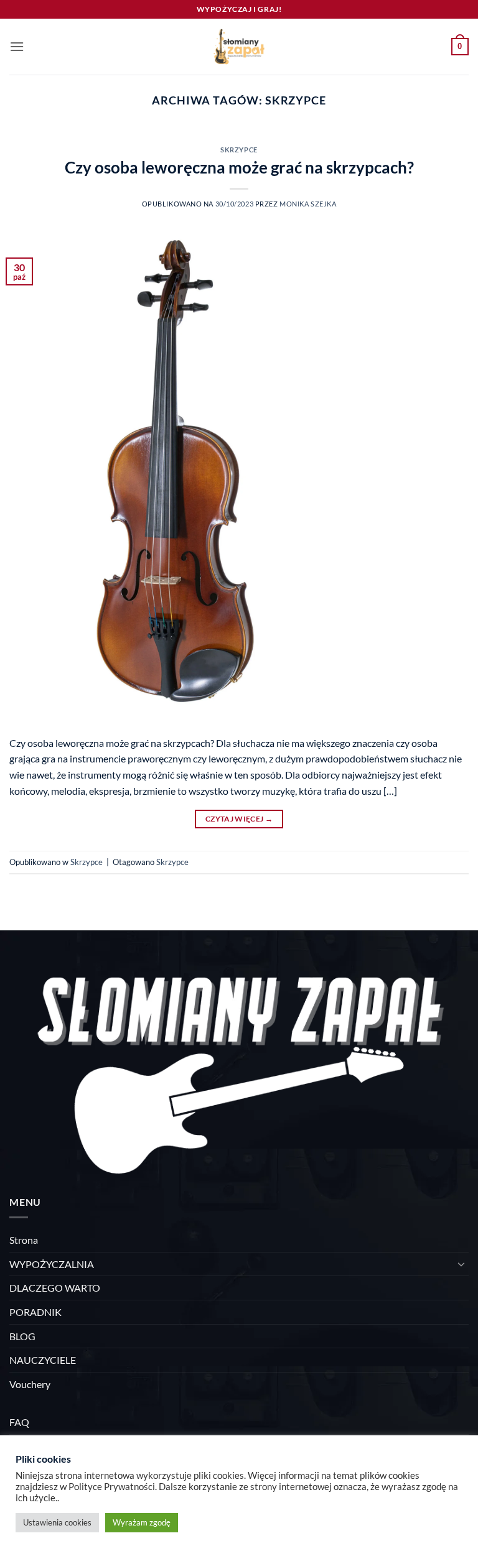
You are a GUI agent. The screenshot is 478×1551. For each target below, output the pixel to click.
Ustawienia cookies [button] (57, 1522)
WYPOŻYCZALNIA (51, 1264)
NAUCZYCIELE (42, 1360)
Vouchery (29, 1384)
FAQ (19, 1422)
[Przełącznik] (461, 1263)
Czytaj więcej (239, 818)
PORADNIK (35, 1312)
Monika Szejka (307, 204)
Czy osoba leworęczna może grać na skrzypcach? (239, 167)
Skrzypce (238, 150)
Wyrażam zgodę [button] (142, 1522)
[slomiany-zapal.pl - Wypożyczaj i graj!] (239, 47)
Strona (23, 1240)
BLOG (22, 1336)
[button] (16, 46)
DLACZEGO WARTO (54, 1288)
